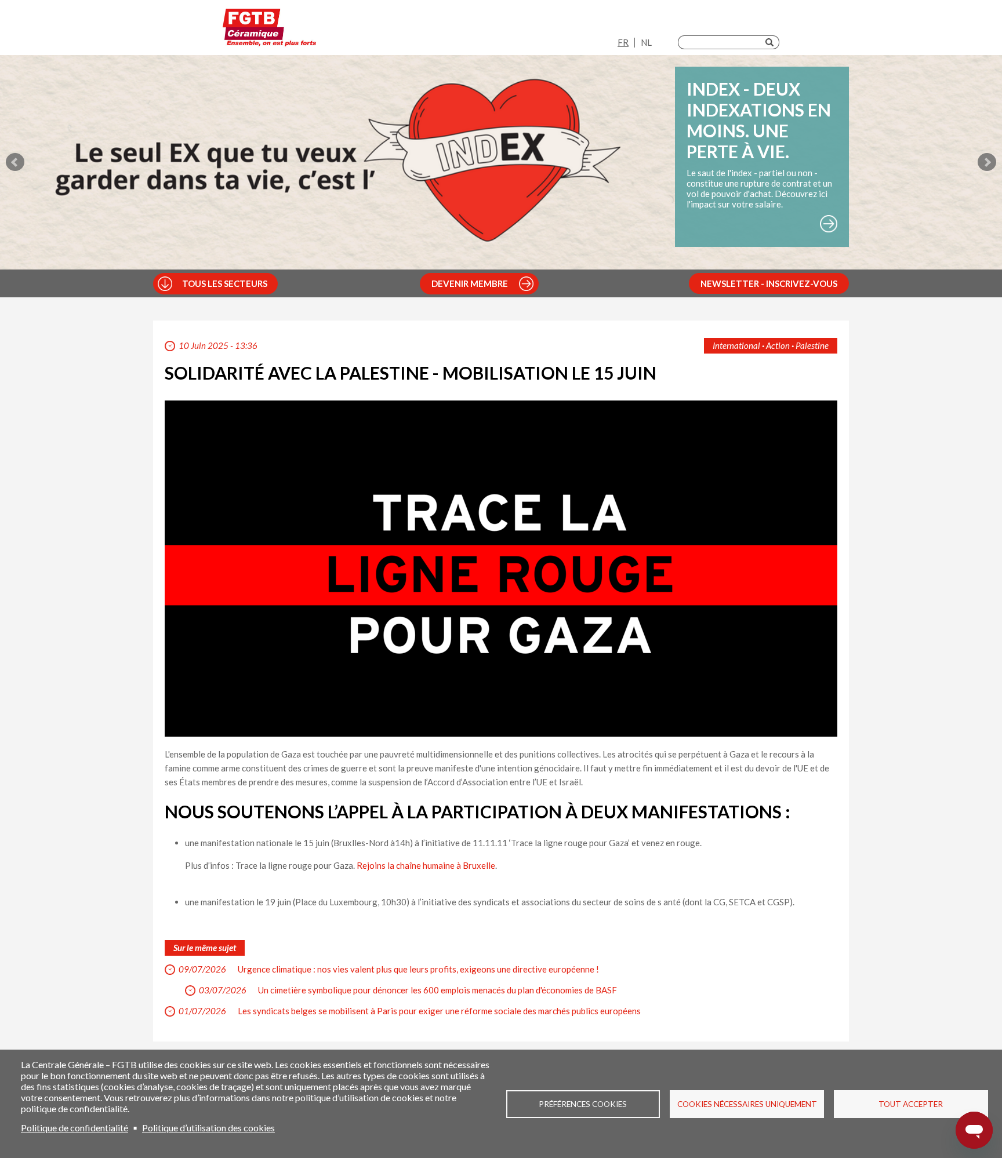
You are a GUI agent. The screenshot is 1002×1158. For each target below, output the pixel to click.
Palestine (812, 345)
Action (778, 345)
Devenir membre (469, 283)
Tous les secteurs (224, 283)
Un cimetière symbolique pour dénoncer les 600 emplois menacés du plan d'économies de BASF (437, 990)
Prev (15, 162)
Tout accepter (910, 1104)
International (736, 345)
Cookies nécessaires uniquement (747, 1104)
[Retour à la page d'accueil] (269, 30)
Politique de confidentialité (74, 1127)
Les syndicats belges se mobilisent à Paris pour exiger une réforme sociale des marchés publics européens (439, 1011)
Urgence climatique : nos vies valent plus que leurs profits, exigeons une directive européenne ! (418, 969)
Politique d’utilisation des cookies (208, 1127)
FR (623, 42)
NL (646, 42)
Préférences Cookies (583, 1104)
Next (987, 162)
